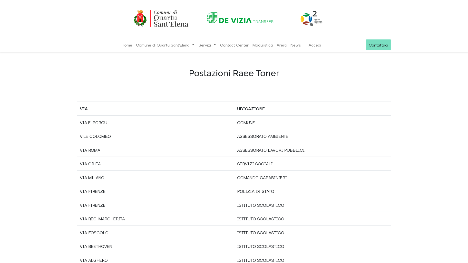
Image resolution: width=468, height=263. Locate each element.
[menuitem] (126, 44)
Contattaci (378, 44)
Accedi (315, 44)
